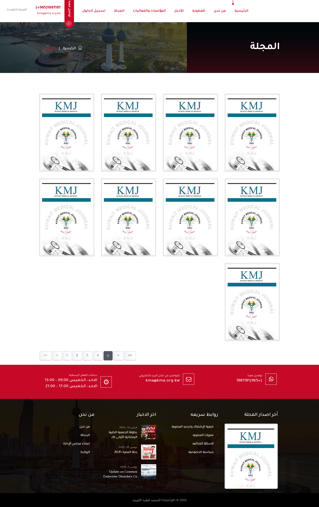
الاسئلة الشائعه (203, 443)
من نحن (220, 11)
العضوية (198, 11)
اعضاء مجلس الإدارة (76, 443)
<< (45, 355)
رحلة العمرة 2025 (125, 452)
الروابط (85, 452)
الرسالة (85, 435)
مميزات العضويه (203, 435)
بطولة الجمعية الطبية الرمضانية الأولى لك (123, 435)
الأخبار (179, 11)
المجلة (119, 11)
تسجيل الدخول (93, 11)
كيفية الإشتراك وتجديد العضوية (193, 426)
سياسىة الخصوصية (201, 452)
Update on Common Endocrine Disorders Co (120, 474)
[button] (16, 9)
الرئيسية (241, 11)
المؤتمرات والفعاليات (149, 11)
